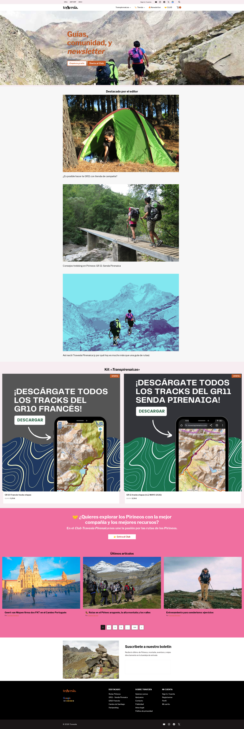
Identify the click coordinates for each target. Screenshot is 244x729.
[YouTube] (156, 2)
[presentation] (41, 583)
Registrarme (167, 697)
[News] (172, 2)
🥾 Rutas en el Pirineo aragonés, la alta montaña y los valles (117, 612)
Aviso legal (139, 708)
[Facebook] (164, 2)
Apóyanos (139, 697)
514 (134, 627)
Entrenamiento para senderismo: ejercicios (190, 612)
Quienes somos (141, 694)
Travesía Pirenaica (13, 615)
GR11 (65, 2)
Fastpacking (114, 708)
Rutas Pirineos (115, 694)
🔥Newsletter (154, 7)
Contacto (139, 701)
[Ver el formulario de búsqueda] (179, 2)
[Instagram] (160, 2)
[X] (168, 2)
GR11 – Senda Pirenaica (118, 697)
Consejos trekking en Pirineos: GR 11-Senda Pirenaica (92, 265)
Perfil (164, 701)
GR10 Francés (114, 701)
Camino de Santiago (117, 704)
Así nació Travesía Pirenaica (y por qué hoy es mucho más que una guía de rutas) (106, 355)
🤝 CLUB (168, 7)
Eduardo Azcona (93, 615)
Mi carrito (166, 704)
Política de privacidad (144, 711)
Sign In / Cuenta (145, 2)
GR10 (80, 2)
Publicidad (139, 704)
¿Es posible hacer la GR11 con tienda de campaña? (90, 176)
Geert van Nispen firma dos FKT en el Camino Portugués (35, 612)
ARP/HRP (73, 2)
